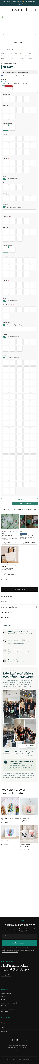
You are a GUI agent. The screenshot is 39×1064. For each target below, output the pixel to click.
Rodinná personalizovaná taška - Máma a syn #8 (28, 817)
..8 (12, 49)
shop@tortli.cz (6, 975)
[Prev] (3, 34)
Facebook (4, 1031)
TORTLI (19, 1040)
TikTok (3, 1027)
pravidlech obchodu (29, 950)
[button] (4, 10)
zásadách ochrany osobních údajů (10, 951)
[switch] (4, 179)
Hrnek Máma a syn (25, 844)
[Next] (35, 34)
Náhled (19, 500)
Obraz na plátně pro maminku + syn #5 (10, 841)
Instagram (4, 1023)
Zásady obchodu (6, 993)
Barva (3, 80)
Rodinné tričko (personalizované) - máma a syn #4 (10, 818)
